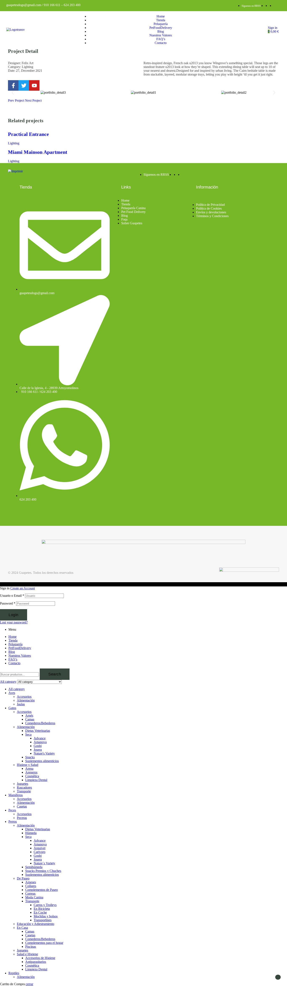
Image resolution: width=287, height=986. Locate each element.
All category (16, 689)
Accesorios (24, 696)
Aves (11, 693)
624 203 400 (72, 5)
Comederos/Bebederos (40, 723)
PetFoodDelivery (19, 648)
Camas (29, 719)
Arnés (29, 715)
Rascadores (24, 787)
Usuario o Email (12, 595)
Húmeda (31, 833)
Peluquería (15, 644)
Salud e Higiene (27, 954)
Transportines (42, 920)
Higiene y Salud (27, 765)
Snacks (30, 757)
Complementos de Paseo (41, 890)
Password (7, 603)
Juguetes (22, 783)
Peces (12, 810)
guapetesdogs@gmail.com (23, 5)
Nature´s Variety (44, 863)
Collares (30, 886)
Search (54, 674)
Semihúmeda (33, 867)
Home (12, 636)
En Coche (40, 912)
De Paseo (23, 878)
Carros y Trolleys (45, 905)
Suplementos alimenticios (42, 761)
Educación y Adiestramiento (35, 924)
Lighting (13, 143)
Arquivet (39, 848)
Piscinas (30, 946)
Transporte (24, 791)
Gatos (12, 708)
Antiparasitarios (35, 961)
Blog (11, 652)
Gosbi (38, 746)
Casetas (22, 806)
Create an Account (22, 588)
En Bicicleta (42, 908)
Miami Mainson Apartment (37, 152)
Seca (28, 734)
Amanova (40, 742)
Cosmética (32, 776)
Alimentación (26, 700)
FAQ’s (12, 659)
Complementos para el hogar (44, 943)
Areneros (31, 772)
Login (13, 615)
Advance (40, 738)
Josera (38, 749)
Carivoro (39, 852)
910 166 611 (52, 5)
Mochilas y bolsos (46, 916)
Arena (29, 768)
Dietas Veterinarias (37, 730)
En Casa (22, 927)
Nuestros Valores (19, 655)
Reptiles (13, 973)
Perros (12, 821)
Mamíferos (15, 795)
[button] (12, 92)
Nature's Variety (44, 753)
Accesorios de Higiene (40, 958)
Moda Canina (34, 897)
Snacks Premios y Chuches (43, 871)
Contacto (14, 663)
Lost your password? (14, 622)
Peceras (22, 818)
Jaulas (21, 704)
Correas (30, 893)
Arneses (30, 882)
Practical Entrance (28, 134)
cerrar (29, 984)
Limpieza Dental (36, 780)
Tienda (12, 640)
